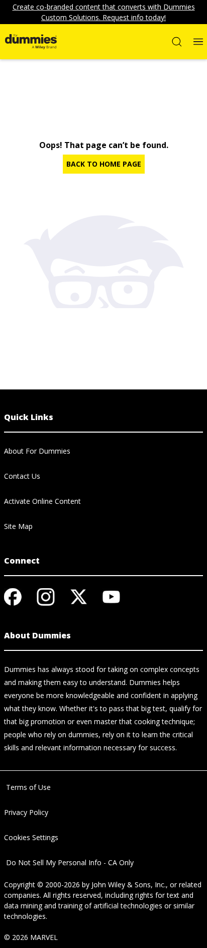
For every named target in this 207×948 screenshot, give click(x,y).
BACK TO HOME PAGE (103, 164)
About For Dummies (37, 451)
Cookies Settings (31, 837)
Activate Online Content (42, 501)
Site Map (18, 526)
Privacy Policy (26, 812)
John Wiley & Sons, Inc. (128, 884)
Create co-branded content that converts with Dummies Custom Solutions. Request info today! (104, 12)
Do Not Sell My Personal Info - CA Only (69, 862)
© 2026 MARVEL (31, 937)
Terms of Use (27, 787)
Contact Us (22, 476)
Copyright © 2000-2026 (42, 884)
